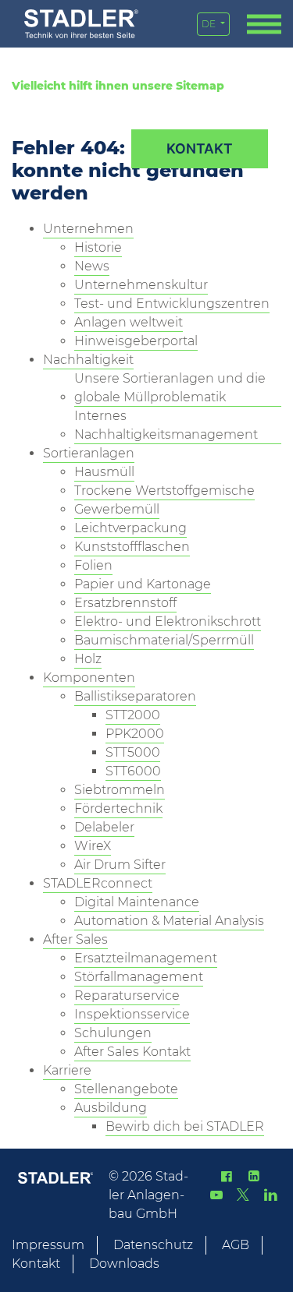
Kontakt (36, 1263)
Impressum (48, 1244)
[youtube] (216, 1195)
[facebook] (226, 1176)
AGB (235, 1244)
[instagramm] (270, 1195)
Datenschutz (153, 1244)
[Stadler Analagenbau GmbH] (81, 23)
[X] (243, 1195)
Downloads (124, 1263)
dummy (199, 148)
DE (210, 24)
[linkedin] (253, 1176)
